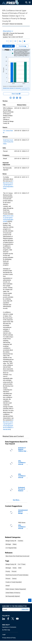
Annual (7, 585)
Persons (8, 578)
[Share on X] (11, 98)
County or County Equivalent (13, 582)
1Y (7, 41)
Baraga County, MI (11, 541)
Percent (14, 571)
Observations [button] (7, 31)
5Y (11, 41)
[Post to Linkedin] (20, 98)
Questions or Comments (9, 627)
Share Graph (15, 94)
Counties (20, 541)
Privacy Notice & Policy (9, 638)
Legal (3, 634)
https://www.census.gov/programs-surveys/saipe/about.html (8, 184)
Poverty (8, 571)
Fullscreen (24, 89)
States (14, 544)
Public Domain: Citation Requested (16, 589)
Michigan (8, 544)
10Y (15, 41)
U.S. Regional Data (11, 548)
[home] (10, 2)
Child (19, 568)
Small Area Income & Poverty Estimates (17, 575)
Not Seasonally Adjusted (13, 596)
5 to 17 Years (21, 564)
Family (14, 568)
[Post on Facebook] (14, 98)
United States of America (13, 593)
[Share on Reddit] (17, 98)
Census (14, 578)
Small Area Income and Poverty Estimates (8, 142)
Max (20, 41)
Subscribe (25, 609)
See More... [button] (16, 500)
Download (22, 46)
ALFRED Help (6, 630)
